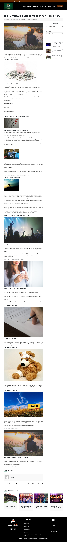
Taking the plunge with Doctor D (11, 483)
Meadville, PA (26, 523)
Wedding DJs (48, 31)
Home (24, 6)
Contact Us (60, 6)
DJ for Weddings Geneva (50, 26)
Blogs (41, 6)
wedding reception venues (51, 36)
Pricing (49, 6)
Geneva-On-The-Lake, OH (29, 531)
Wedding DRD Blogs (14, 466)
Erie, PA (25, 521)
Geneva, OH (26, 532)
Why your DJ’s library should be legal (35, 483)
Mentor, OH (26, 528)
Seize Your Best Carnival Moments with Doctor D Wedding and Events (41, 506)
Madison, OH (26, 526)
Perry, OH (26, 525)
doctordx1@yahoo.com (15, 1)
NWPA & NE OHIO (29, 91)
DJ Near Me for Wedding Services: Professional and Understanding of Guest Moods (25, 507)
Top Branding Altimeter (43, 538)
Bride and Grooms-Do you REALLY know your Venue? (57, 56)
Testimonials (35, 6)
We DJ (54, 6)
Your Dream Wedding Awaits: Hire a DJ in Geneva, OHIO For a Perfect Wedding (57, 43)
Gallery (29, 6)
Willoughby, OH (27, 529)
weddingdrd (13, 477)
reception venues (49, 28)
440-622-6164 (7, 1)
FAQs (45, 6)
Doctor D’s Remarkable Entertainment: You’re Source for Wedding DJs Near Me (56, 507)
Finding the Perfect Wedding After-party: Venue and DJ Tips (57, 50)
